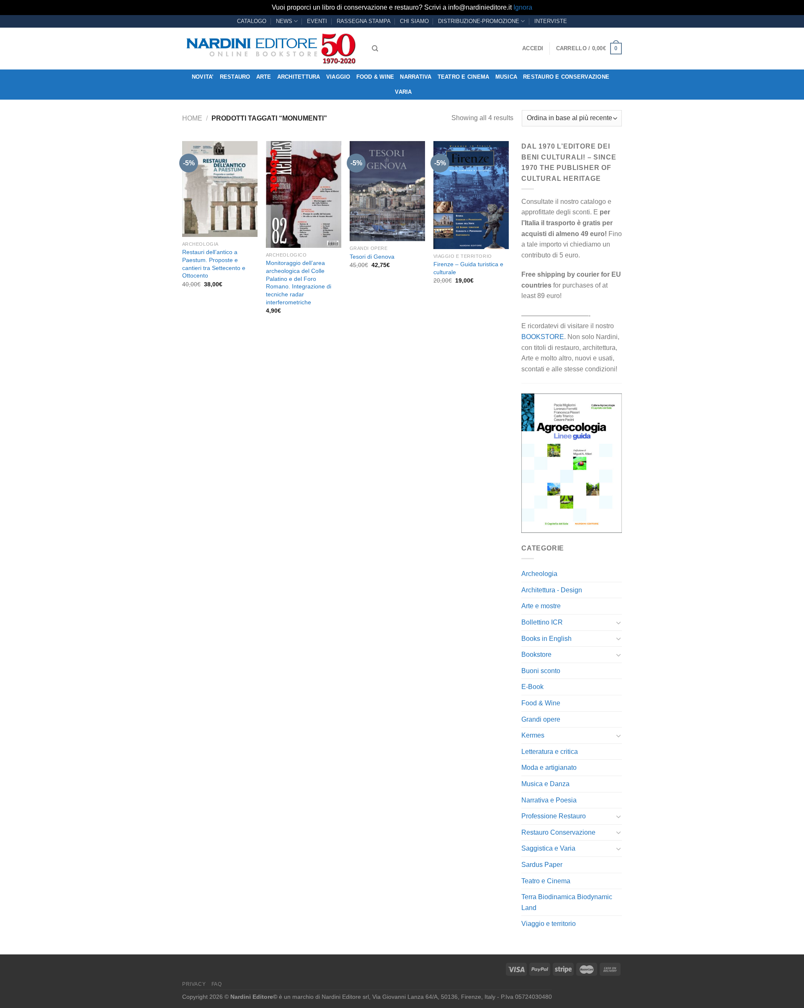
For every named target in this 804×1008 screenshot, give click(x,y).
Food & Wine (375, 77)
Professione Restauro (553, 816)
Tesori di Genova (372, 256)
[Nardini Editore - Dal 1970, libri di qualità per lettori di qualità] (270, 48)
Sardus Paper (541, 864)
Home (192, 118)
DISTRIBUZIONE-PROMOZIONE (478, 21)
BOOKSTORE (542, 336)
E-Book (532, 686)
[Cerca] (375, 49)
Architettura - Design (551, 590)
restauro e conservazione (566, 77)
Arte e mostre (541, 605)
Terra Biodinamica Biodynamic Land (566, 902)
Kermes (532, 735)
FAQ (216, 984)
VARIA (403, 92)
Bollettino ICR (542, 622)
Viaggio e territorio (548, 923)
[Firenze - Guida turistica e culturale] (471, 195)
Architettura (298, 77)
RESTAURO (235, 77)
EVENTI (317, 21)
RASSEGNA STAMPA (364, 21)
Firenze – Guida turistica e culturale (468, 268)
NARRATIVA (415, 77)
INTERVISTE (550, 21)
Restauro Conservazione (558, 832)
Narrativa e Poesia (549, 800)
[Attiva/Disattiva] (618, 622)
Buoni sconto (540, 670)
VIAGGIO (338, 77)
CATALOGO (251, 21)
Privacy (194, 984)
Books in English (546, 638)
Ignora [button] (522, 7)
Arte (263, 77)
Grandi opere (540, 719)
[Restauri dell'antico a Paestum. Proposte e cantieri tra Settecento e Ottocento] (220, 189)
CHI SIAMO (414, 21)
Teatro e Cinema (464, 77)
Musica (506, 77)
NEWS (284, 21)
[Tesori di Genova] (387, 191)
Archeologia (539, 573)
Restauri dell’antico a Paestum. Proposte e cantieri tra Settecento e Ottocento (213, 264)
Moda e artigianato (549, 767)
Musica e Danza (545, 783)
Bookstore (536, 654)
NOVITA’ (203, 77)
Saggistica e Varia (548, 848)
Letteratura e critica (549, 751)
